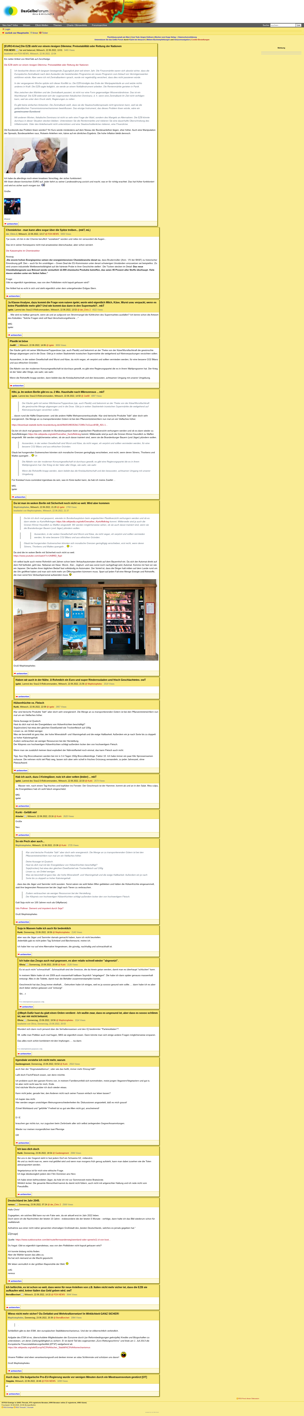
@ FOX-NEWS (52, 234)
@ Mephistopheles (93, 684)
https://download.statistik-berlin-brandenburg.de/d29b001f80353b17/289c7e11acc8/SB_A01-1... (60, 425)
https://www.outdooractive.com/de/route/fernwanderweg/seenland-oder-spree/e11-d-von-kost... (63, 1239)
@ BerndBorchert (61, 1317)
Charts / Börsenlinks (77, 25)
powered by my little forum (152, 1412)
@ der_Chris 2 (84, 310)
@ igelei (50, 345)
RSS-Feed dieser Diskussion (248, 1398)
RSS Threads (20, 1407)
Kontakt (30, 1407)
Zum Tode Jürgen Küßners (142, 37)
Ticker (45, 33)
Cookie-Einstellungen (200, 40)
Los (298, 25)
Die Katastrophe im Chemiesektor (23, 250)
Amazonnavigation (182, 40)
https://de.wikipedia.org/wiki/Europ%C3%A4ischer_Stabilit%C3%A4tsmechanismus (49, 1347)
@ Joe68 (85, 396)
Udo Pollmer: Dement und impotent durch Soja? (39, 908)
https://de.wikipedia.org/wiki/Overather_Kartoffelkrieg (54, 434)
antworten (12, 223)
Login (7, 29)
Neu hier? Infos (10, 25)
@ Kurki (88, 781)
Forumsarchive (99, 25)
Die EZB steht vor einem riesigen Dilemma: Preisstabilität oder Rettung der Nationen (46, 65)
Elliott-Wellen (41, 25)
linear (35, 33)
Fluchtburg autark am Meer (118, 37)
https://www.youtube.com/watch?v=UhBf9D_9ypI (38, 555)
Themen (57, 25)
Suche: (266, 25)
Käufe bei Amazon (137, 40)
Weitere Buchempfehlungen (158, 40)
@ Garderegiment (61, 1153)
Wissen (26, 25)
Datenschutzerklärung (187, 37)
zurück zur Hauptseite (17, 33)
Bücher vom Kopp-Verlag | (166, 37)
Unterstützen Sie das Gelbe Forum (109, 40)
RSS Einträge (8, 1407)
